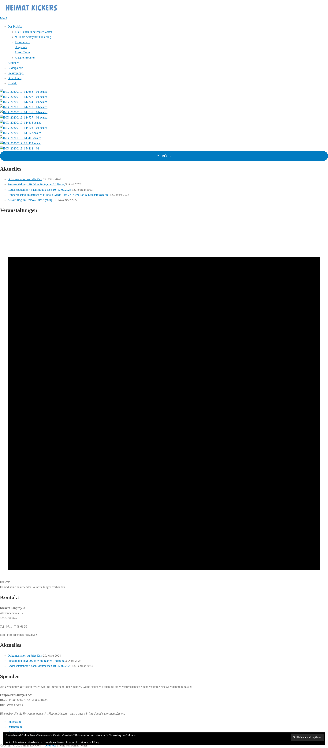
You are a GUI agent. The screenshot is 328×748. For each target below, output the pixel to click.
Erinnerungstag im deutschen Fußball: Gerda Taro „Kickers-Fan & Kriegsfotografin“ (58, 194)
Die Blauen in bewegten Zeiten (34, 31)
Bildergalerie (15, 68)
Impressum (14, 721)
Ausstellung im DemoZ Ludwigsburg (30, 200)
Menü (3, 18)
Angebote (21, 47)
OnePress (50, 745)
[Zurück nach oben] (2, 740)
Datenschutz (15, 726)
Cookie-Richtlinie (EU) (22, 732)
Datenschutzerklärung (89, 742)
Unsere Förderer (25, 57)
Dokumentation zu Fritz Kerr (25, 179)
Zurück (164, 156)
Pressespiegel (16, 73)
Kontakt (12, 83)
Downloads (14, 78)
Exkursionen (22, 42)
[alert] (164, 404)
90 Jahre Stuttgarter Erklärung (33, 37)
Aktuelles (13, 62)
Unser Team (22, 52)
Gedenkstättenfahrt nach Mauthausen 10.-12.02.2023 (39, 189)
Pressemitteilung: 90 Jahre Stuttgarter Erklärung (36, 184)
